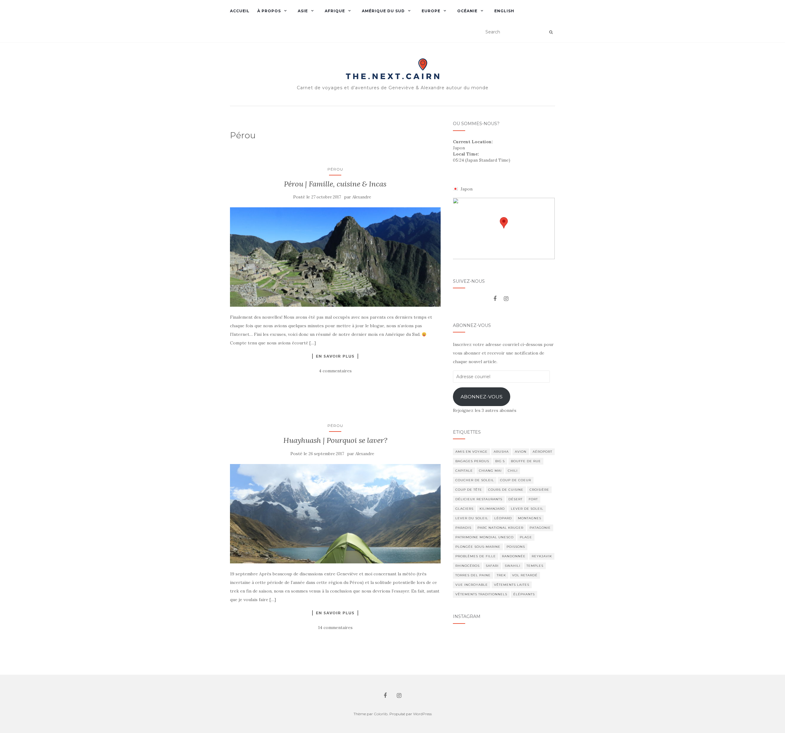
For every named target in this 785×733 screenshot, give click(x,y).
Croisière (539, 490)
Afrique (335, 11)
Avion (521, 452)
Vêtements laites (511, 585)
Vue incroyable (471, 585)
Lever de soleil (527, 509)
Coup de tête (468, 490)
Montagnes (529, 518)
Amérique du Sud (383, 11)
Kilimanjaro (492, 509)
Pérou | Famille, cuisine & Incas (335, 184)
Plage (526, 537)
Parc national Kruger (500, 528)
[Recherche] (551, 32)
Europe (431, 11)
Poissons (516, 547)
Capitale (464, 471)
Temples (535, 566)
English (504, 11)
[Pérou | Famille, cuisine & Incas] (335, 257)
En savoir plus (335, 356)
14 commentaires (335, 627)
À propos (269, 11)
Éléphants (524, 594)
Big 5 (500, 461)
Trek (501, 575)
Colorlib (381, 714)
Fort (533, 499)
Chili (513, 471)
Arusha (501, 452)
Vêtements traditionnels (481, 594)
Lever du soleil (471, 518)
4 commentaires (335, 371)
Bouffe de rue (526, 461)
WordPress (422, 714)
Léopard (503, 518)
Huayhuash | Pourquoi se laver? (335, 440)
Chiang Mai (490, 471)
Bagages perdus (472, 461)
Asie (303, 11)
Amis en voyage (471, 452)
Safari (492, 566)
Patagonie (540, 528)
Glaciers (464, 509)
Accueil (240, 11)
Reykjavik (542, 556)
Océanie (467, 11)
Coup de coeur (515, 480)
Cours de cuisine (505, 490)
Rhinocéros (467, 566)
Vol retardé (525, 575)
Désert (515, 499)
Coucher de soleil (474, 480)
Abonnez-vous (482, 397)
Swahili (512, 566)
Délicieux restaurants (478, 499)
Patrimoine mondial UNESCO (484, 537)
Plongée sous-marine (477, 547)
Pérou (335, 169)
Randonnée (514, 556)
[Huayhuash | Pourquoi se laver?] (335, 513)
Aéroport (542, 452)
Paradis (463, 528)
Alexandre (361, 197)
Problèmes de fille (475, 556)
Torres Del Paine (473, 575)
